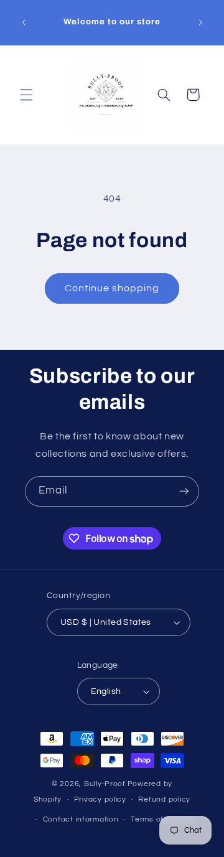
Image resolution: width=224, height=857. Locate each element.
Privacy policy (100, 799)
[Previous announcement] (23, 22)
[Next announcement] (200, 22)
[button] (26, 94)
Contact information (81, 819)
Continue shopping (112, 288)
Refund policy (164, 799)
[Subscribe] (184, 491)
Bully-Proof (105, 783)
